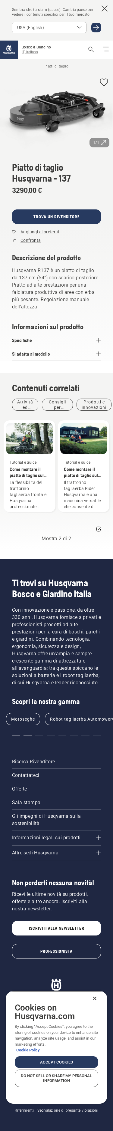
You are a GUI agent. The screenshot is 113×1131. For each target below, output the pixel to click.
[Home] (9, 50)
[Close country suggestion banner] (104, 8)
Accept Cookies (56, 1062)
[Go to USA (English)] (96, 27)
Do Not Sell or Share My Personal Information (56, 1078)
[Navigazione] (106, 49)
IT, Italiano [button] (30, 52)
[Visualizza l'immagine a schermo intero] (56, 112)
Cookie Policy (28, 1050)
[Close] (94, 998)
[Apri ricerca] (91, 49)
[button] (104, 83)
